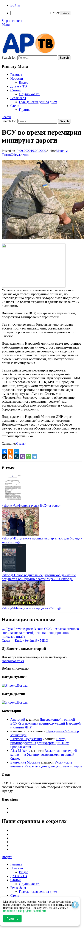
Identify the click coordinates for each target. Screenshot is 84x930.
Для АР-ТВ (18, 86)
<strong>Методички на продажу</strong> (32, 608)
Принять (12, 918)
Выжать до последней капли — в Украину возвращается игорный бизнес (43, 754)
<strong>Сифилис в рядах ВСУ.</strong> (31, 505)
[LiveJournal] (16, 456)
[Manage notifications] (75, 904)
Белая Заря (18, 98)
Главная (16, 74)
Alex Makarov (20, 750)
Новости (16, 78)
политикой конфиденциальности (24, 910)
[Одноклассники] (10, 451)
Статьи (15, 90)
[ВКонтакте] (4, 451)
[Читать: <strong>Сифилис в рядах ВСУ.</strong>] (12, 501)
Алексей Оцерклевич (26, 739)
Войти (15, 5)
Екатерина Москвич (25, 762)
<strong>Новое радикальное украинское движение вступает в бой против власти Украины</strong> (39, 577)
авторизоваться (13, 661)
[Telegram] (34, 456)
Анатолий (17, 719)
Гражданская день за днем (38, 102)
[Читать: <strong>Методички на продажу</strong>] (23, 604)
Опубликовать (29, 94)
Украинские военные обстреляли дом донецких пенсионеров (46, 764)
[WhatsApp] (28, 456)
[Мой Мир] (16, 451)
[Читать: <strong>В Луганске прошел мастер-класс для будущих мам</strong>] (20, 534)
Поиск (55, 13)
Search (6, 117)
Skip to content (12, 21)
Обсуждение (20, 155)
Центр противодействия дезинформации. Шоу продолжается (39, 743)
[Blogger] (10, 456)
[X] (4, 456)
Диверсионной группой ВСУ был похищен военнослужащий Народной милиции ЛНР (45, 723)
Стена (14, 106)
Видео (23, 82)
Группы (24, 109)
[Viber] (22, 456)
